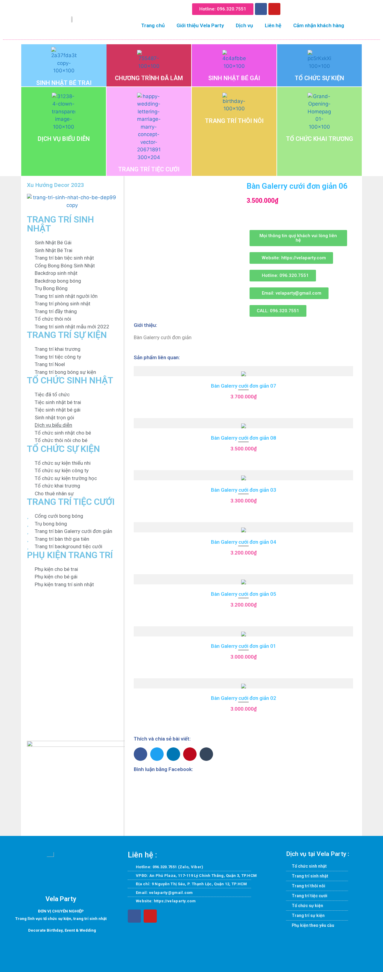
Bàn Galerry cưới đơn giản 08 (243, 438)
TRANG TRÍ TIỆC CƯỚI (149, 169)
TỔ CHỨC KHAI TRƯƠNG (319, 138)
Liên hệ (273, 25)
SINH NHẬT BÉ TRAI (64, 82)
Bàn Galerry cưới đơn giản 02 (243, 698)
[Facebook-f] (134, 916)
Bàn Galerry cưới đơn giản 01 (243, 646)
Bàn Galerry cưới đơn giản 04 (243, 542)
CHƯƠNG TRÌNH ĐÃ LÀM (149, 78)
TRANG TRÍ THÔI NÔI (234, 120)
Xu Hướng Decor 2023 (55, 185)
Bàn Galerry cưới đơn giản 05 (243, 594)
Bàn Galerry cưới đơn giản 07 (243, 386)
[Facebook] (261, 9)
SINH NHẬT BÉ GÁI (234, 78)
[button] (289, 8)
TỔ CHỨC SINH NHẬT (70, 380)
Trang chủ (153, 25)
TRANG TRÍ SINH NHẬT (60, 224)
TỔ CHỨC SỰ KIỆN (319, 78)
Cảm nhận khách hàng (318, 25)
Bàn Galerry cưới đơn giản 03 (243, 490)
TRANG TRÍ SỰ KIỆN (67, 335)
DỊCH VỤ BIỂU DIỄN (64, 138)
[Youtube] (274, 9)
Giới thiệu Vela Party (200, 25)
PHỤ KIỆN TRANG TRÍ (70, 555)
